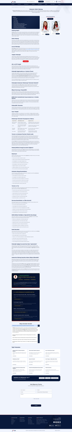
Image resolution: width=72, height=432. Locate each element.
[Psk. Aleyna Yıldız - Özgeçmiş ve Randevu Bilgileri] (55, 25)
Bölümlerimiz (40, 4)
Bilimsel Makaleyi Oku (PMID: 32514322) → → (21, 312)
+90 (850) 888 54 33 (57, 419)
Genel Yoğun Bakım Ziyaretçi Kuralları (41, 419)
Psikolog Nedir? (15, 18)
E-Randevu (41, 1)
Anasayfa (13, 4)
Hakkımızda (29, 419)
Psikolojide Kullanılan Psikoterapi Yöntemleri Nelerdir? (20, 24)
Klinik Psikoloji (15, 19)
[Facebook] (56, 1)
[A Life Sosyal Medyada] (60, 422)
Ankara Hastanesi (22, 419)
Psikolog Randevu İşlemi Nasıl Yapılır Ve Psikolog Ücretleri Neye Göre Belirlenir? (24, 339)
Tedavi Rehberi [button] (52, 4)
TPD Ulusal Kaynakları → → (18, 305)
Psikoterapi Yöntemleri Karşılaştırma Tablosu (19, 25)
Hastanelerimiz (13, 420)
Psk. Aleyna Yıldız (55, 31)
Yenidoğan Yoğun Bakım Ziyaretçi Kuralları (42, 422)
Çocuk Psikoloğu (16, 20)
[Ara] (37, 1)
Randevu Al (26, 61)
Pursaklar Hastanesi (22, 420)
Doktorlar (33, 4)
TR (52, 1)
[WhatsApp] (55, 1)
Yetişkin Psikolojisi (16, 21)
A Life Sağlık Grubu (35, 430)
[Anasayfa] (13, 2)
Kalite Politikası (30, 420)
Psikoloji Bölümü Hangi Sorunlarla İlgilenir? (19, 26)
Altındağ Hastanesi (22, 421)
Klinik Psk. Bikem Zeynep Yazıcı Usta (26, 277)
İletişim (59, 4)
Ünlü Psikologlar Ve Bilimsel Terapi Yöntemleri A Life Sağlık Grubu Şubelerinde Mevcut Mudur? (24, 341)
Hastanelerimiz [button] (26, 4)
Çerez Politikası (30, 421)
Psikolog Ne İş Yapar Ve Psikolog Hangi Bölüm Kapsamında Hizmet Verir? (23, 325)
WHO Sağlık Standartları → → (19, 318)
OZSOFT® (59, 430)
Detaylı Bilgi (43, 34)
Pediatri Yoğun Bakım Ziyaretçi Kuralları (41, 420)
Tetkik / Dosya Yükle (36, 398)
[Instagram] (58, 1)
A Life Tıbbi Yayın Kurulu (29, 285)
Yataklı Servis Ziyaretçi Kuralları (40, 421)
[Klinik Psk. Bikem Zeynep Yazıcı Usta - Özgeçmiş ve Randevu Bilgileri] (45, 25)
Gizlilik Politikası (30, 422)
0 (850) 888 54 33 (48, 1)
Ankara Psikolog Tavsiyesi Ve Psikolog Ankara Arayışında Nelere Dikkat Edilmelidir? (24, 337)
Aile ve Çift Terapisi (16, 22)
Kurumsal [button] (19, 4)
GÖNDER (36, 405)
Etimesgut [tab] (51, 18)
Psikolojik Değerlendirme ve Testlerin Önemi (19, 23)
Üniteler (46, 4)
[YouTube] (60, 1)
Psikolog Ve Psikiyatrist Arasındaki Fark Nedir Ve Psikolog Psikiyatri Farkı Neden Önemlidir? (24, 335)
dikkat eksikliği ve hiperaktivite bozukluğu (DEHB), (32, 49)
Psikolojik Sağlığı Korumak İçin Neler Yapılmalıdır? (20, 27)
